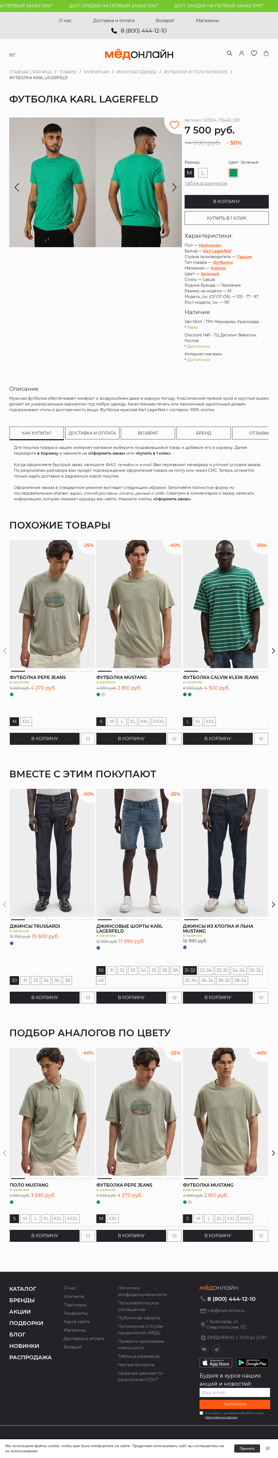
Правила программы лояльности (141, 1344)
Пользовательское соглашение (138, 1306)
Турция (244, 256)
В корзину (226, 201)
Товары (68, 72)
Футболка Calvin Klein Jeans (220, 677)
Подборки (26, 1323)
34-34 (238, 970)
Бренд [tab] (203, 433)
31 (25, 980)
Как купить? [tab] (37, 433)
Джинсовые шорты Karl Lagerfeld (129, 929)
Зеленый (210, 273)
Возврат (165, 20)
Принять (247, 1448)
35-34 (191, 980)
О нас (65, 20)
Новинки (24, 1346)
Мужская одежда (136, 72)
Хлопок (218, 268)
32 (122, 970)
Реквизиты (76, 1313)
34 (46, 980)
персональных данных (221, 1417)
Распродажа (30, 1357)
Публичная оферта (139, 1317)
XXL (26, 721)
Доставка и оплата (114, 20)
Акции (20, 1311)
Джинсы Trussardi (35, 926)
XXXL (159, 721)
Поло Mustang (29, 1185)
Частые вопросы (136, 1364)
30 (14, 980)
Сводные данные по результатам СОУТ (140, 1376)
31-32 (190, 970)
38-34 (240, 980)
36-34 (207, 980)
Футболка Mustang (121, 677)
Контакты (74, 1296)
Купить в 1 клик (227, 218)
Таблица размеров (206, 183)
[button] (273, 651)
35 (153, 970)
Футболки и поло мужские (196, 72)
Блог (17, 1334)
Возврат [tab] (148, 433)
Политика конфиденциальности (142, 1291)
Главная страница (30, 72)
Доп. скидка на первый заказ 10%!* (85, 5)
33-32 (222, 970)
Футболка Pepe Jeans (38, 677)
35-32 (255, 970)
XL (132, 721)
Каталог (22, 1289)
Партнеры (75, 1304)
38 (67, 980)
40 (101, 980)
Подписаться (235, 1404)
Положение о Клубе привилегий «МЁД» (140, 1329)
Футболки (223, 262)
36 (56, 980)
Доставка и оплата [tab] (92, 433)
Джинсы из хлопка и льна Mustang (218, 929)
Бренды (22, 1300)
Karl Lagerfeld (217, 251)
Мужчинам (96, 72)
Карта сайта (77, 1321)
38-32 (224, 980)
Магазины (207, 20)
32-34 (206, 970)
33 (35, 980)
